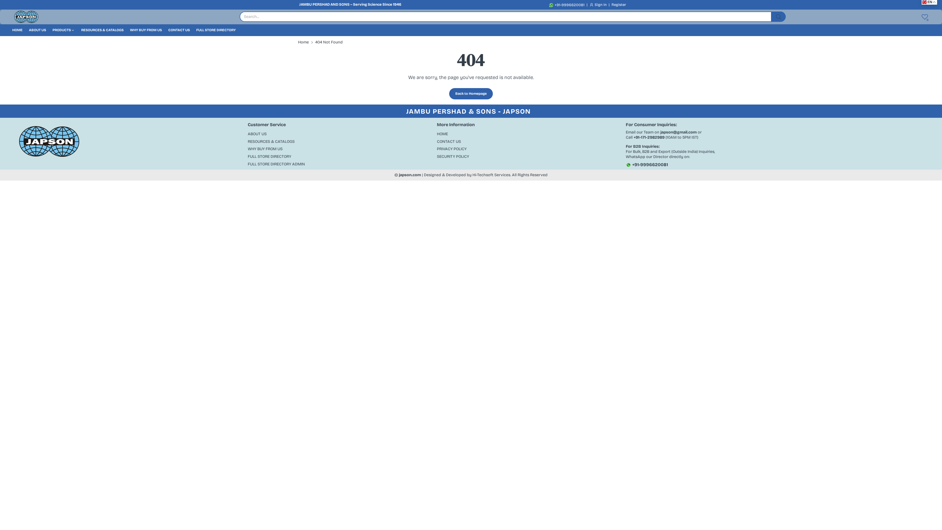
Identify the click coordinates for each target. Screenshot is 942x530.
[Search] (778, 17)
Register (619, 4)
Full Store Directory (269, 156)
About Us (257, 134)
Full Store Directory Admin (276, 164)
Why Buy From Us (265, 148)
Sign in (601, 4)
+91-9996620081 (569, 5)
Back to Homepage (471, 94)
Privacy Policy (452, 148)
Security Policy (453, 156)
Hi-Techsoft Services (491, 174)
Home (442, 134)
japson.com (410, 174)
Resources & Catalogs (271, 141)
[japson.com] (26, 17)
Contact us (449, 141)
